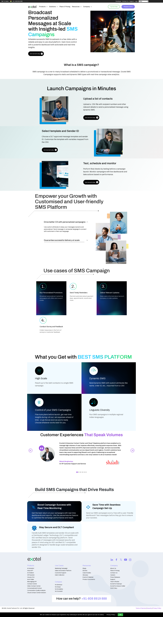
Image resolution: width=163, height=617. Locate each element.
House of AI (30, 577)
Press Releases (115, 577)
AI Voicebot (30, 568)
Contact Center (32, 584)
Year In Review (114, 581)
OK (120, 614)
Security (149, 608)
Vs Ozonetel (58, 591)
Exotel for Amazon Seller (117, 586)
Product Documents (89, 579)
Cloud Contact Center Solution (36, 592)
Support (131, 1)
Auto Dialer (30, 579)
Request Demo (128, 6)
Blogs (84, 568)
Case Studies (87, 572)
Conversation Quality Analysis (36, 590)
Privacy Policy (157, 608)
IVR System (30, 575)
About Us (113, 568)
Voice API (30, 570)
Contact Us (125, 1)
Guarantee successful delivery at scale (62, 240)
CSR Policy (113, 588)
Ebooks (85, 570)
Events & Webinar (88, 577)
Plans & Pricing (64, 6)
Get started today (35, 53)
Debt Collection (59, 575)
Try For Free (113, 6)
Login (136, 1)
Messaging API (32, 581)
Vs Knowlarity (59, 589)
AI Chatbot (30, 572)
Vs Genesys (58, 584)
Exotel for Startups (116, 584)
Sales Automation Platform (63, 570)
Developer (118, 1)
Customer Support (60, 572)
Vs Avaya (58, 587)
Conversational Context (34, 588)
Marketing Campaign (61, 568)
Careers (112, 575)
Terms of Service (141, 608)
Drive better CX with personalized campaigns (64, 222)
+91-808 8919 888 (94, 598)
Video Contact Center (33, 586)
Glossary (85, 575)
